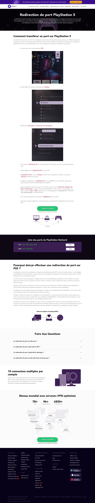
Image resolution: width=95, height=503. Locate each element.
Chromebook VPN (12, 478)
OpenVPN (37, 478)
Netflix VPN (38, 480)
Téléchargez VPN (39, 487)
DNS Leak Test (24, 477)
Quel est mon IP (25, 475)
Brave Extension (11, 467)
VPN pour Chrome (12, 465)
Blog (54, 458)
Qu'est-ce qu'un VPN (40, 460)
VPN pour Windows (12, 455)
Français (84, 6)
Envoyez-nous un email (58, 469)
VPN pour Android (12, 460)
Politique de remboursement (54, 496)
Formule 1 (37, 483)
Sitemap (84, 496)
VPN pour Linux (24, 457)
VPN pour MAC (11, 458)
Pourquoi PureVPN (39, 455)
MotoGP (37, 485)
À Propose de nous (57, 455)
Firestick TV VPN (12, 474)
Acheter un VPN (38, 471)
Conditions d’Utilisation (76, 496)
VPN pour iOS (11, 462)
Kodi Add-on (11, 469)
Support (54, 467)
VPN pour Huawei (12, 476)
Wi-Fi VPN (37, 458)
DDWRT (23, 453)
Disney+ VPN (38, 476)
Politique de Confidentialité (40, 496)
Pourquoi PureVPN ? (44, 6)
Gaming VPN (24, 464)
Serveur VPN (24, 469)
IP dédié (23, 462)
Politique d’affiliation (66, 496)
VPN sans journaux (54, 6)
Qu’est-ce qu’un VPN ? (34, 6)
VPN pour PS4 (38, 465)
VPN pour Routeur (25, 455)
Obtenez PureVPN (47, 208)
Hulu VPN (37, 473)
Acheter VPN (68, 6)
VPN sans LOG (56, 460)
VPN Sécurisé (38, 462)
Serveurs (62, 6)
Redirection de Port (25, 466)
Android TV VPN (12, 471)
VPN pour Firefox (25, 459)
